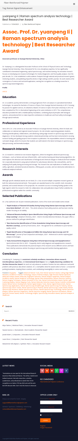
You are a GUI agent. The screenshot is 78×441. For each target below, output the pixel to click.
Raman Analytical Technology (24, 278)
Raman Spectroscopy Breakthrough (32, 286)
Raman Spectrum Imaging (37, 291)
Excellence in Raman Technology (20, 275)
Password (47, 407)
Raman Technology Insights (29, 293)
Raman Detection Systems (62, 278)
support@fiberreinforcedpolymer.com (14, 403)
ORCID (4, 91)
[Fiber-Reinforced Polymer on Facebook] (66, 371)
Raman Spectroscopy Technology (50, 289)
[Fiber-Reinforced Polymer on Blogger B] (47, 371)
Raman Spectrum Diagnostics (18, 291)
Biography (12, 273)
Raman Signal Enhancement (56, 284)
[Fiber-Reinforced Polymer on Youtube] (52, 371)
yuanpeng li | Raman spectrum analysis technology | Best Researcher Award (37, 17)
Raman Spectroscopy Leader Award (55, 288)
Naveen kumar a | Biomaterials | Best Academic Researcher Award (24, 330)
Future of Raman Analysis (40, 275)
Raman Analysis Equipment (50, 276)
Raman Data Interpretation (44, 278)
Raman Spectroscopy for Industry (56, 286)
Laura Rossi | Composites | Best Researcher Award (19, 339)
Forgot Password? (46, 428)
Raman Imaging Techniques (11, 280)
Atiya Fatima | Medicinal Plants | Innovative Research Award (22, 325)
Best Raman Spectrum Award (50, 273)
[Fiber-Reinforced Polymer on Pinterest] (42, 371)
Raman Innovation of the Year (31, 280)
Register (43, 426)
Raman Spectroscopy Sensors (28, 289)
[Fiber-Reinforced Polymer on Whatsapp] (57, 371)
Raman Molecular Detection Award (42, 282)
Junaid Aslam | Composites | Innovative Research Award (21, 335)
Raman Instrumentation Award (52, 280)
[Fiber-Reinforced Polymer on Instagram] (61, 371)
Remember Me (47, 415)
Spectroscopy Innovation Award (49, 293)
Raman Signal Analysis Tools (36, 284)
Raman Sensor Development (16, 284)
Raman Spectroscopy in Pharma (32, 288)
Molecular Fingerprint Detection (30, 276)
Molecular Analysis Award (10, 276)
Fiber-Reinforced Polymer (16, 2)
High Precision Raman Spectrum (59, 275)
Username (47, 399)
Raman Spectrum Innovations (56, 291)
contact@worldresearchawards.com (14, 409)
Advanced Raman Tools (31, 273)
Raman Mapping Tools (23, 282)
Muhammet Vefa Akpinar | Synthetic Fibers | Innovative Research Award (26, 344)
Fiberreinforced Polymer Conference (52, 382)
